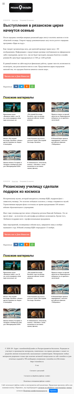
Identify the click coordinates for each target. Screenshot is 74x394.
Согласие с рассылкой (37, 371)
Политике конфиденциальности (35, 391)
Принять (53, 391)
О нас (37, 365)
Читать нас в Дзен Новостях (16, 76)
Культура (15, 20)
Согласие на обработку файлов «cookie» (37, 376)
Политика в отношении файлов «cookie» (37, 381)
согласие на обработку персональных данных (55, 388)
